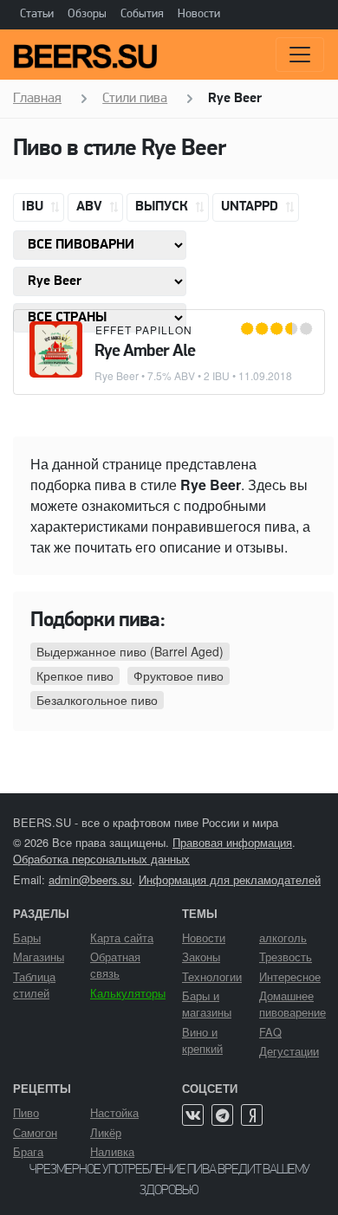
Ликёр (105, 1132)
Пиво (26, 1112)
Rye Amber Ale (144, 351)
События (142, 14)
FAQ (270, 1032)
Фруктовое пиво (178, 675)
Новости (199, 14)
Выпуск (163, 207)
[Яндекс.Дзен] (252, 1115)
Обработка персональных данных (101, 858)
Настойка (114, 1112)
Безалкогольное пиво (97, 699)
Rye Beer (116, 375)
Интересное (290, 976)
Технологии (212, 976)
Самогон (35, 1132)
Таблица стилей (34, 984)
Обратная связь (115, 964)
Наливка (112, 1151)
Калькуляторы (128, 993)
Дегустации (289, 1051)
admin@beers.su (90, 879)
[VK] (193, 1115)
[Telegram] (222, 1115)
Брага (28, 1151)
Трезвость (285, 956)
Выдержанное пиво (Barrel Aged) (130, 651)
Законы (201, 956)
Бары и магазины (206, 1003)
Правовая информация (232, 842)
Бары (27, 937)
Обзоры (87, 14)
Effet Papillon (143, 329)
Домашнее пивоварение (292, 1003)
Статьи (37, 14)
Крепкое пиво (75, 675)
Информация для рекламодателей (230, 879)
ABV (91, 207)
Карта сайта (121, 937)
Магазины (38, 956)
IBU (34, 207)
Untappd (251, 207)
